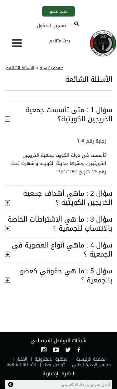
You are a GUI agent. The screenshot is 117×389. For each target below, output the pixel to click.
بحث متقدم (59, 41)
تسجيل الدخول (51, 25)
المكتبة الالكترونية (52, 359)
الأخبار (21, 359)
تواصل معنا (54, 365)
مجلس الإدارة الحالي (91, 365)
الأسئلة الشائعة (20, 68)
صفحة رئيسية (51, 68)
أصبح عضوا (58, 11)
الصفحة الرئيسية (91, 359)
